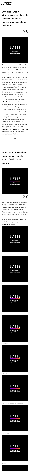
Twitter (9, 77)
